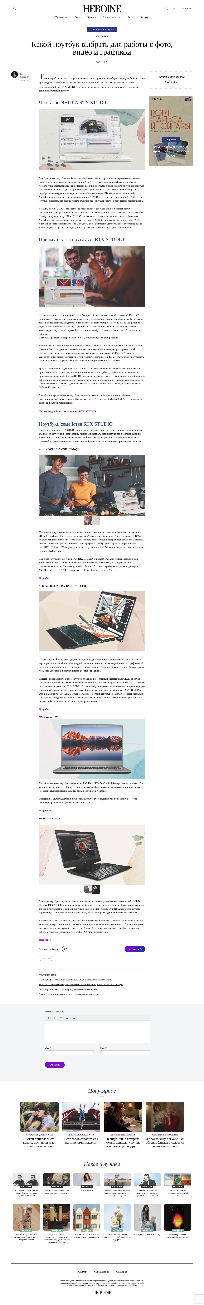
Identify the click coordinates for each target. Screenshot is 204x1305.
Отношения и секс (112, 17)
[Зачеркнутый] (61, 1017)
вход (172, 9)
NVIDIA (104, 82)
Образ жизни (61, 17)
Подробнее (45, 578)
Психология (46, 1135)
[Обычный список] (67, 1017)
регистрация (185, 9)
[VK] (167, 82)
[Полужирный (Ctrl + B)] (48, 1017)
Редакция (121, 1272)
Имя (48, 1048)
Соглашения (101, 1272)
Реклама (82, 1272)
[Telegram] (174, 82)
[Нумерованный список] (73, 1017)
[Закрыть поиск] (198, 6)
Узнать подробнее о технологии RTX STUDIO (67, 411)
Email (103, 1048)
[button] (142, 485)
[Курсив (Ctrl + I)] (54, 1017)
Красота (91, 17)
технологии (46, 958)
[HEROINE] (102, 8)
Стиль (77, 17)
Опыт (131, 17)
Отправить (55, 1065)
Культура (145, 17)
